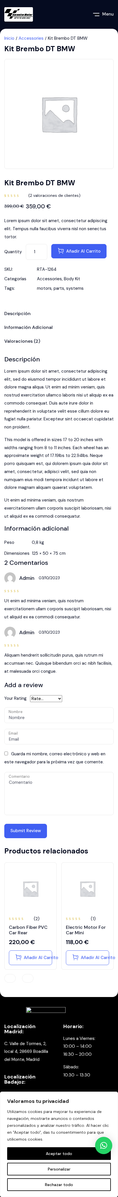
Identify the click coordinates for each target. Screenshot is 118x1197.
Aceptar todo (59, 1153)
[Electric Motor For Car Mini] (87, 888)
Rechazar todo (59, 1184)
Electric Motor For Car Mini (86, 930)
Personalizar (59, 1169)
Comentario (19, 776)
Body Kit (72, 279)
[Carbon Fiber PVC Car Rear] (30, 888)
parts (59, 288)
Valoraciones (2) (22, 341)
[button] (103, 1145)
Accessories (31, 38)
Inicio (9, 38)
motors (44, 288)
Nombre (16, 711)
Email (13, 733)
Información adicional (28, 327)
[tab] (59, 314)
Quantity (13, 252)
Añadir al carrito (83, 251)
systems (75, 288)
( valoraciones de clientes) (54, 195)
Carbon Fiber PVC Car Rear (28, 930)
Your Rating (15, 698)
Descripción (17, 314)
